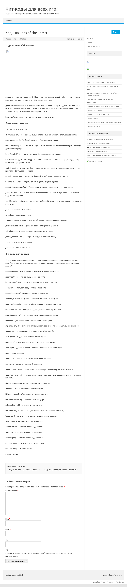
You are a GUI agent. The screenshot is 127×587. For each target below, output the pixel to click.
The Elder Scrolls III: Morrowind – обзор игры (103, 106)
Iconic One (96, 582)
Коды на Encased (105, 143)
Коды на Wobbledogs (95, 110)
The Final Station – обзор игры (98, 114)
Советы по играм (93, 46)
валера (89, 139)
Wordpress (120, 582)
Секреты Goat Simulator (107, 155)
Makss (89, 155)
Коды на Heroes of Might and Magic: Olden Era (104, 122)
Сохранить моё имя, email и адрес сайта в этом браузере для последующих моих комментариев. (38, 554)
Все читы (15, 455)
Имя (7, 519)
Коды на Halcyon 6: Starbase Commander (24, 470)
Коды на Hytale (92, 118)
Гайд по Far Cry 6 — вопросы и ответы (101, 82)
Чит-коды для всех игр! (32, 8)
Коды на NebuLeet (93, 126)
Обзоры (90, 42)
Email (8, 529)
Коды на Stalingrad (106, 139)
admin (14, 39)
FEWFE (89, 143)
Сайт (7, 540)
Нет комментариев (74, 39)
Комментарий (11, 491)
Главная (9, 20)
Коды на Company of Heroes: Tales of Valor (62, 470)
